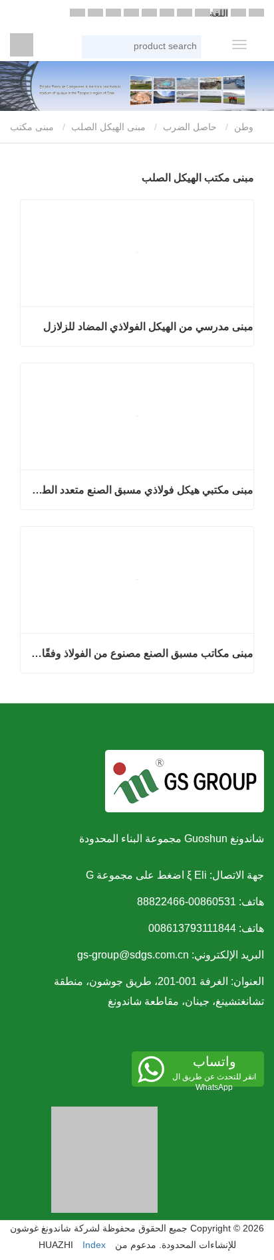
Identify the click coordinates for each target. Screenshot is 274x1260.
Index (94, 1244)
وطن (245, 127)
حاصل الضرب (190, 127)
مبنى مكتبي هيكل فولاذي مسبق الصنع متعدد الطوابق (142, 489)
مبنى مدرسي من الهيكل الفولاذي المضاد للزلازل (148, 326)
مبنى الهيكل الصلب (108, 127)
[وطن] (21, 44)
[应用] (190, 48)
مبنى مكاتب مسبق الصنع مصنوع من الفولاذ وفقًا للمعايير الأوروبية (142, 653)
